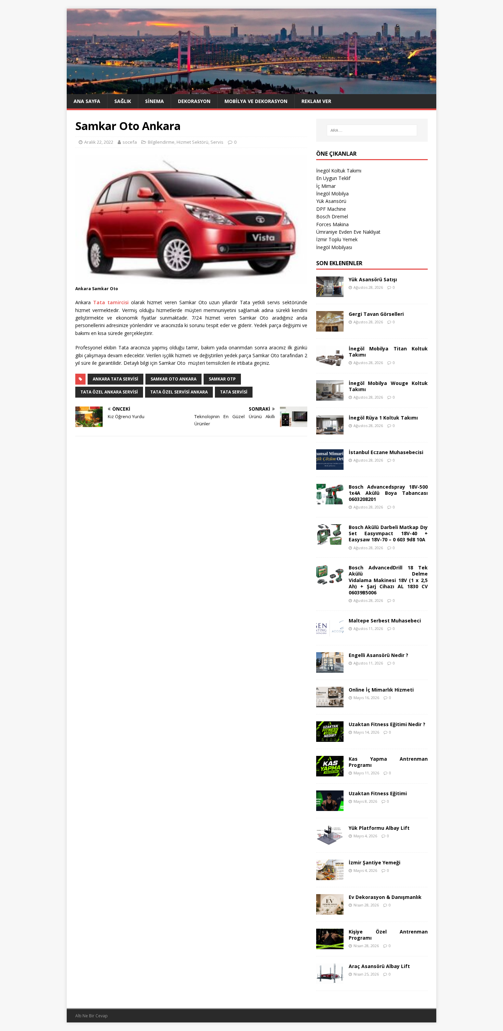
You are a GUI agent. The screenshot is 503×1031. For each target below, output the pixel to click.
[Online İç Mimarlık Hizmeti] (330, 703)
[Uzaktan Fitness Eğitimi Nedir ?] (330, 737)
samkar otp (222, 379)
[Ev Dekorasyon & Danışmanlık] (330, 910)
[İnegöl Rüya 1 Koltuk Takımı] (330, 431)
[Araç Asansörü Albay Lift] (330, 979)
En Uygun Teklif (333, 178)
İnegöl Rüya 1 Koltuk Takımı (383, 417)
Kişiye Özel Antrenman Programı (388, 934)
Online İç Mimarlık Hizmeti (381, 689)
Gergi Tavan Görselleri (376, 314)
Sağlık (122, 101)
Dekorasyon (194, 101)
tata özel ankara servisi (109, 392)
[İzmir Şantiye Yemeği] (330, 876)
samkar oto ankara (173, 379)
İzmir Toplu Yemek (337, 239)
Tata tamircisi (111, 302)
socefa (129, 142)
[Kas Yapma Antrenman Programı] (330, 772)
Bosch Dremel (332, 216)
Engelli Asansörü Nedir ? (378, 655)
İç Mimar (326, 186)
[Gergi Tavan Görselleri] (330, 327)
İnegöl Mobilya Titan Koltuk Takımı (388, 351)
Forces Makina (332, 224)
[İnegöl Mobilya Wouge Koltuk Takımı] (330, 396)
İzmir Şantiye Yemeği (374, 862)
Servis (216, 142)
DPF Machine (331, 209)
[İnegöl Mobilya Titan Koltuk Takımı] (330, 362)
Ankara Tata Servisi (115, 379)
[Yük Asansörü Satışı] (330, 292)
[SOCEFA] (251, 90)
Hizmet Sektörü (192, 142)
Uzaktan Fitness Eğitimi (378, 793)
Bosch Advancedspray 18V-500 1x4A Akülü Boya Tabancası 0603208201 (388, 493)
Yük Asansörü (331, 201)
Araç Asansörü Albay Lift (379, 966)
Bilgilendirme (161, 142)
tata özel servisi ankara (179, 392)
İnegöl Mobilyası (334, 247)
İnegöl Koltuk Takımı (338, 170)
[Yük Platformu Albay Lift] (330, 841)
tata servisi (233, 392)
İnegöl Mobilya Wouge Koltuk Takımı (388, 386)
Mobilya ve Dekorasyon (255, 101)
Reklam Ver (316, 101)
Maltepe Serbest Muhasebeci (385, 620)
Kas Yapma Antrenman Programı (388, 762)
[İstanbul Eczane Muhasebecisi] (330, 465)
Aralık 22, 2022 (98, 142)
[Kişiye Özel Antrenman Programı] (330, 945)
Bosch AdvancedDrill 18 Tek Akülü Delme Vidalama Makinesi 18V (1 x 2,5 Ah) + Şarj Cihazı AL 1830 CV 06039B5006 (388, 580)
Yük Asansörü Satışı (373, 279)
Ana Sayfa (87, 101)
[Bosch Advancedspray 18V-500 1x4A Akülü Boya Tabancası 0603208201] (330, 500)
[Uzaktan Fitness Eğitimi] (330, 806)
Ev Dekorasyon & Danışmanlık (385, 897)
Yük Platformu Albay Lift (379, 828)
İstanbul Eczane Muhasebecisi (386, 452)
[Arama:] (372, 130)
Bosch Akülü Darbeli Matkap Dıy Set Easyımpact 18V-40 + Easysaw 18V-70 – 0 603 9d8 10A (388, 533)
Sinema (154, 101)
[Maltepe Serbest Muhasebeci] (330, 634)
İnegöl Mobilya (332, 193)
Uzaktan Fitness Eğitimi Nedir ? (387, 724)
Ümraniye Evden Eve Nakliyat (348, 232)
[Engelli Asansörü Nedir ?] (330, 668)
